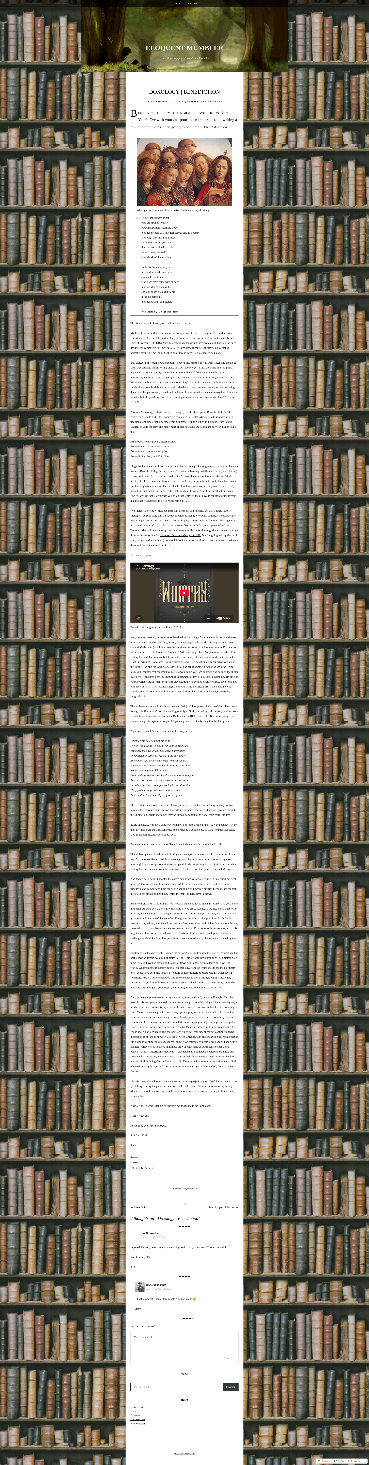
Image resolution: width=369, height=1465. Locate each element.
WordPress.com (137, 1423)
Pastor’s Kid (138, 1207)
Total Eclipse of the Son (224, 1207)
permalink (191, 1188)
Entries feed (135, 1415)
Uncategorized (214, 101)
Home (177, 3)
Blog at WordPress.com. (185, 1453)
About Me (192, 3)
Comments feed (137, 1419)
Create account (137, 1407)
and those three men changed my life (180, 535)
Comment (228, 1358)
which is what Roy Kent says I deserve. (190, 893)
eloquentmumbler (190, 101)
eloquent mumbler (184, 48)
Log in (133, 1411)
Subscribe (230, 1387)
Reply (133, 1267)
